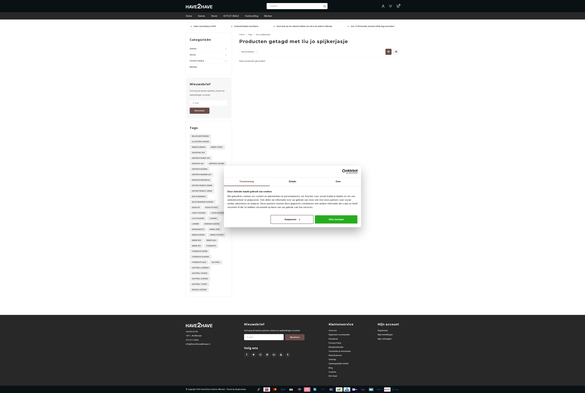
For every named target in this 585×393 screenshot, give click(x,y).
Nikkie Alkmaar (198, 147)
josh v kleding (199, 213)
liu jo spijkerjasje (263, 34)
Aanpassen (290, 219)
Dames (201, 16)
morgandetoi (198, 229)
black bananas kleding (202, 202)
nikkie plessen (216, 235)
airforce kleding (199, 169)
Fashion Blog (251, 16)
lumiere (195, 224)
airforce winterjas (201, 180)
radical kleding (199, 290)
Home (189, 16)
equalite (196, 207)
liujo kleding (198, 218)
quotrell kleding (200, 279)
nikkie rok (196, 240)
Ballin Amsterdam (200, 136)
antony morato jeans (202, 191)
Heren (214, 16)
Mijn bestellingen (385, 334)
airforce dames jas (201, 158)
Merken (268, 16)
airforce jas (198, 164)
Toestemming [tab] (246, 181)
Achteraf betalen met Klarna (246, 26)
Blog (331, 368)
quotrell (216, 262)
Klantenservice (335, 355)
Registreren (383, 330)
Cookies (332, 372)
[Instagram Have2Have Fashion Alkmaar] (260, 355)
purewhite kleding (200, 257)
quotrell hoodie (199, 273)
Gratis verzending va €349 (205, 26)
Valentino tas (198, 153)
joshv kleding (217, 213)
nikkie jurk (215, 229)
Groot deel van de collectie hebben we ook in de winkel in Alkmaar (304, 26)
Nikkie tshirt (217, 147)
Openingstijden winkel (338, 363)
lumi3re (213, 218)
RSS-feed (333, 376)
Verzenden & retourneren (340, 351)
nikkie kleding (198, 235)
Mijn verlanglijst (385, 339)
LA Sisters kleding (200, 142)
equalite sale (211, 207)
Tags (250, 34)
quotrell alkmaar (200, 268)
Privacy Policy (335, 343)
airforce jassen (216, 164)
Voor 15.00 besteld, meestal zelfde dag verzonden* (373, 26)
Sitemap (332, 359)
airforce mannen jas (201, 175)
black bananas (199, 196)
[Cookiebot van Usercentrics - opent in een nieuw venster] (344, 171)
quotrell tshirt (199, 284)
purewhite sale (199, 262)
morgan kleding (211, 224)
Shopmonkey (240, 389)
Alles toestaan (336, 219)
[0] (397, 6)
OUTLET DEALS (231, 16)
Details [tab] (292, 181)
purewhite (211, 246)
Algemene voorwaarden (339, 334)
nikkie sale (211, 240)
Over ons (333, 330)
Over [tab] (338, 181)
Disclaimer (333, 339)
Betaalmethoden (336, 347)
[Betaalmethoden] (258, 389)
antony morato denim (202, 186)
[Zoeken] (324, 6)
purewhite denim (199, 251)
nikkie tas (196, 246)
